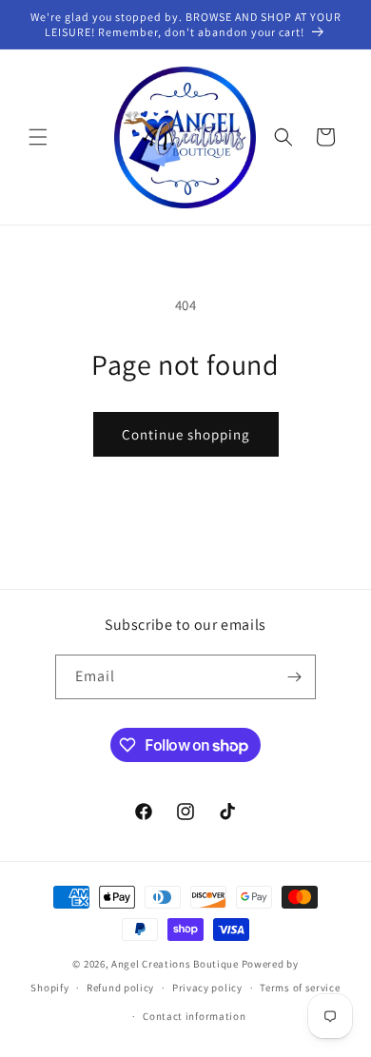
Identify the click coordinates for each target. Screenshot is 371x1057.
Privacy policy (207, 987)
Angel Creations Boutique (176, 963)
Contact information (194, 1016)
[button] (38, 137)
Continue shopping (186, 434)
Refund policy (120, 987)
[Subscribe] (294, 677)
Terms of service (300, 987)
